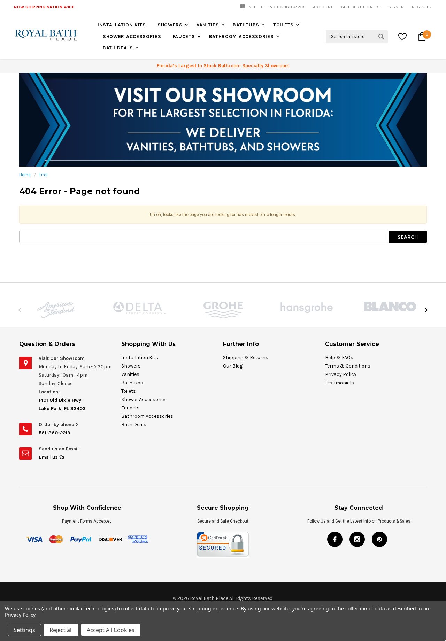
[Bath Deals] (223, 119)
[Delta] (139, 308)
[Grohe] (223, 310)
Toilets (283, 25)
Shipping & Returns (245, 358)
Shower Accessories (132, 36)
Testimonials (339, 383)
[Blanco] (390, 306)
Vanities (208, 25)
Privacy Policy (340, 374)
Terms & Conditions (347, 366)
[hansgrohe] (306, 307)
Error (43, 174)
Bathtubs (246, 25)
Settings (24, 630)
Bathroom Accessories (241, 36)
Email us (49, 457)
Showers (170, 25)
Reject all (61, 630)
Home (25, 174)
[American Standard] (55, 310)
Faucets (184, 36)
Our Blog (233, 366)
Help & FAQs (339, 358)
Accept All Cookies (110, 630)
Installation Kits (122, 25)
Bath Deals (118, 48)
